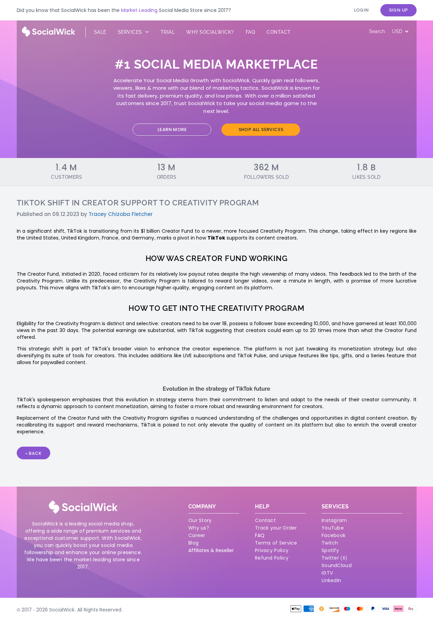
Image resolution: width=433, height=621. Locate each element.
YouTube (333, 527)
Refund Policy (271, 557)
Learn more (172, 129)
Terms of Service (276, 542)
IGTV (327, 572)
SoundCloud (337, 565)
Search (377, 31)
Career (196, 535)
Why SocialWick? (210, 32)
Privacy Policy (271, 550)
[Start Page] (48, 35)
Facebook (334, 535)
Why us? (198, 527)
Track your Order (276, 527)
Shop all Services (261, 129)
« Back (33, 453)
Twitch (330, 542)
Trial (168, 32)
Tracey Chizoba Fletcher (121, 214)
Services (131, 32)
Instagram (334, 520)
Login (361, 10)
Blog (193, 542)
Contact (279, 32)
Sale (100, 32)
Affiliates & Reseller (211, 550)
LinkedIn (331, 580)
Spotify (330, 550)
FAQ (260, 535)
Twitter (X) (334, 557)
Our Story (200, 520)
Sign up (398, 10)
